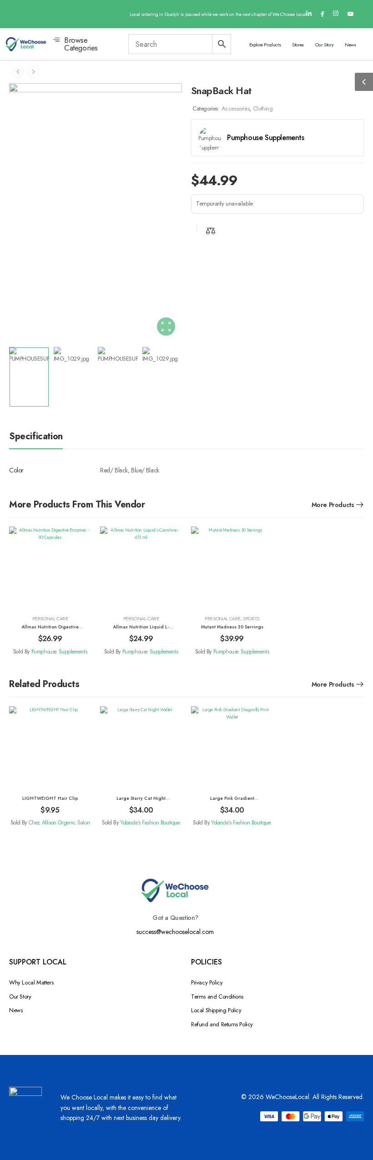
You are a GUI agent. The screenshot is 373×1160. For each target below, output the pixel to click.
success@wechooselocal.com (175, 931)
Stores (298, 44)
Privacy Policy (206, 982)
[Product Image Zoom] (166, 326)
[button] (364, 82)
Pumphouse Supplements (59, 652)
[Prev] (17, 71)
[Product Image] (95, 212)
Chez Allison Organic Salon (59, 823)
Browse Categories (81, 44)
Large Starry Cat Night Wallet (141, 801)
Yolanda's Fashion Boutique (150, 823)
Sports (251, 618)
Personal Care (50, 618)
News (350, 44)
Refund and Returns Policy (222, 1024)
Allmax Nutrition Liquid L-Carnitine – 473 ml (141, 630)
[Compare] (210, 230)
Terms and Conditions (217, 996)
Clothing (263, 108)
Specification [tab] (36, 436)
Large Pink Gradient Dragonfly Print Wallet (232, 801)
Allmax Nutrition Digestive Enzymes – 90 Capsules (50, 630)
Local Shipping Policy (216, 1010)
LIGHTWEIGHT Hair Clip (50, 798)
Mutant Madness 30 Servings (232, 626)
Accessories (236, 108)
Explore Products (265, 44)
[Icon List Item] (309, 13)
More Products (333, 504)
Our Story (324, 44)
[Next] (33, 71)
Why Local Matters (31, 982)
